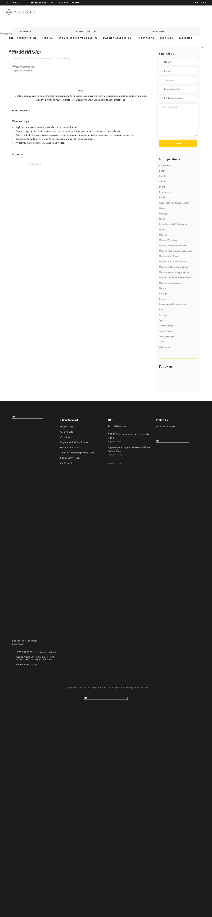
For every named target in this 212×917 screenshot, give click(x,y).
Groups (162, 208)
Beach (162, 170)
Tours (162, 341)
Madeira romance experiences (174, 272)
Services (163, 315)
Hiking (162, 218)
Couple (162, 176)
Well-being (164, 347)
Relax (162, 299)
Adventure (164, 165)
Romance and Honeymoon (172, 304)
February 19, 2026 (115, 455)
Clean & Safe (66, 432)
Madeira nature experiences (173, 261)
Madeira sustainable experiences (175, 277)
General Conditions (69, 447)
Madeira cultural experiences (173, 245)
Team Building (166, 325)
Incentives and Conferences (173, 224)
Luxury (162, 229)
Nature (162, 288)
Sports (162, 320)
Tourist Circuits (166, 331)
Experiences (165, 192)
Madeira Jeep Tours (168, 256)
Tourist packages (167, 336)
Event (162, 186)
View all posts (114, 463)
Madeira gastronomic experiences (175, 251)
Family (162, 197)
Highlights (164, 213)
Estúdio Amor (143, 687)
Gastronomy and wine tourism (174, 202)
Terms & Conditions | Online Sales (77, 452)
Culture (162, 181)
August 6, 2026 (114, 441)
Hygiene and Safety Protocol (74, 442)
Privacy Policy (67, 426)
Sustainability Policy (70, 457)
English (200, 3)
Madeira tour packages (170, 283)
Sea (161, 309)
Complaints (66, 437)
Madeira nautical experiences (173, 267)
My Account (66, 463)
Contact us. (17, 154)
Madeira (163, 235)
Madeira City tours (168, 240)
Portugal (163, 293)
